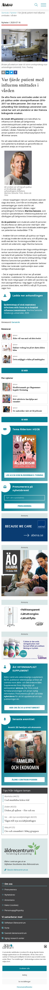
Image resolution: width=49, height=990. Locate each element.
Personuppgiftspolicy (14, 910)
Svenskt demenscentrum (16, 933)
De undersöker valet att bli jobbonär (27, 411)
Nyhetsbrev (10, 894)
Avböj (24, 975)
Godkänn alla (24, 968)
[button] (45, 946)
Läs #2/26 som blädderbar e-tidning (24, 475)
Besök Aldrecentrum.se (17, 869)
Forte (7, 928)
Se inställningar (24, 981)
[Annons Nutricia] (24, 648)
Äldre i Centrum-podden (24, 779)
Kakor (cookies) (11, 905)
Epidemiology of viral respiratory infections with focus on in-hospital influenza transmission (21, 307)
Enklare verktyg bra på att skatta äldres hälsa (29, 349)
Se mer (24, 370)
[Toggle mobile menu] (43, 4)
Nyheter (13, 12)
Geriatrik (15, 322)
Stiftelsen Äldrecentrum (15, 922)
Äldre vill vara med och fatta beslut (27, 338)
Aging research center (14, 938)
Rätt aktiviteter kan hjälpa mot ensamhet (25, 400)
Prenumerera (11, 889)
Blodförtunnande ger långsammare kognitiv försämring (26, 388)
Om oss (8, 883)
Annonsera (9, 900)
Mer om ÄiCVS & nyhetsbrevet (24, 707)
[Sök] (36, 4)
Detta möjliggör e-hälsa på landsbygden (28, 359)
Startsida (5, 12)
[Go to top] (24, 986)
